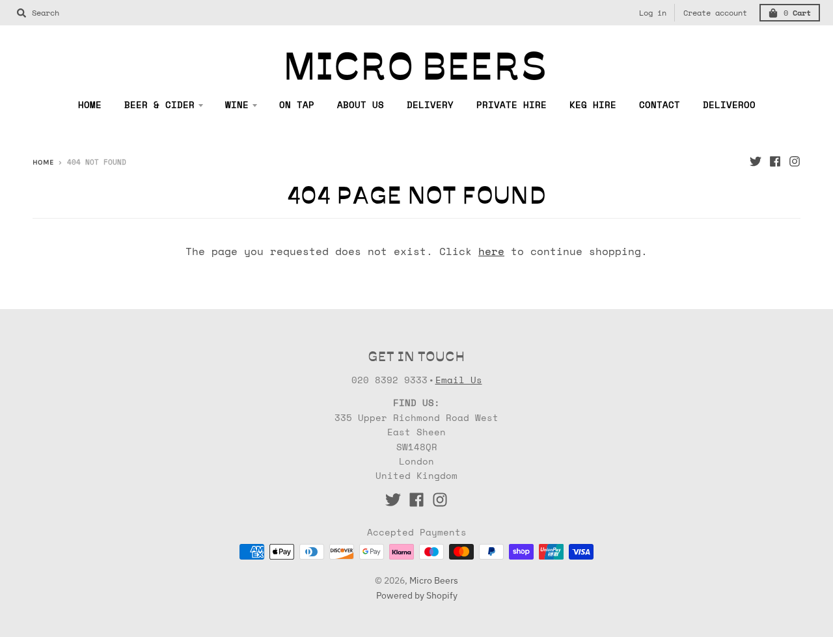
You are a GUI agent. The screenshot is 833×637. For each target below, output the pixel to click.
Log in (652, 12)
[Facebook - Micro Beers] (775, 161)
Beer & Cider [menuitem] (159, 104)
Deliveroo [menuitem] (729, 104)
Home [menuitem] (90, 104)
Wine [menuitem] (237, 104)
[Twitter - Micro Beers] (755, 161)
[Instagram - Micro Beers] (794, 161)
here (491, 251)
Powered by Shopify (416, 595)
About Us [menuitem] (360, 104)
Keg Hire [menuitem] (592, 104)
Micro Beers (433, 580)
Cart (797, 12)
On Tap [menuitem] (296, 104)
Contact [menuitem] (659, 104)
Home (43, 162)
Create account (715, 12)
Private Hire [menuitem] (511, 104)
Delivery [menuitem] (430, 104)
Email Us (458, 379)
